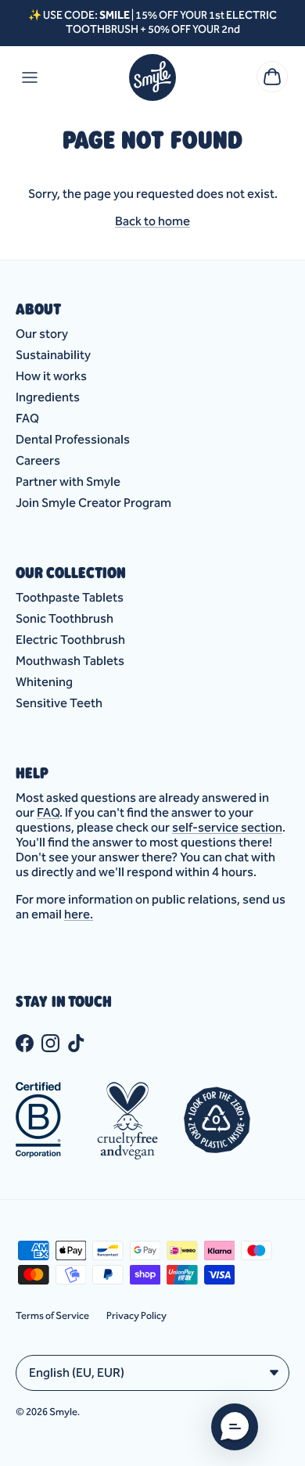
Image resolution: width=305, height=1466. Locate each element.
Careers (38, 460)
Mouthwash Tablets (70, 660)
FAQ (27, 418)
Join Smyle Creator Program (93, 502)
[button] (234, 1426)
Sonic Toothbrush (64, 618)
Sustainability (53, 354)
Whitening (44, 681)
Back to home (152, 221)
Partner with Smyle (68, 481)
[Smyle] (152, 77)
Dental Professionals (73, 439)
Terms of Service (52, 1315)
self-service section (227, 827)
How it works (51, 375)
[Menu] (30, 77)
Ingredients (48, 397)
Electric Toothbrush (70, 639)
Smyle (63, 1411)
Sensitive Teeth (59, 702)
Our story (42, 333)
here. (78, 914)
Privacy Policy (136, 1315)
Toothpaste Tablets (70, 597)
